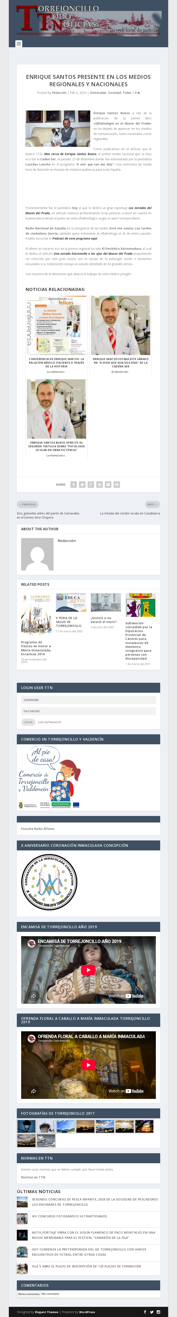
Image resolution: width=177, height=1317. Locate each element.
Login (28, 722)
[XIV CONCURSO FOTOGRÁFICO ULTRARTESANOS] (22, 1219)
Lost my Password (49, 722)
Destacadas (98, 93)
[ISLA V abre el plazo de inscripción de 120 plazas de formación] (22, 1269)
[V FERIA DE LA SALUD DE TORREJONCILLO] (71, 602)
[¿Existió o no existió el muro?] (106, 602)
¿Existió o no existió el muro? (104, 620)
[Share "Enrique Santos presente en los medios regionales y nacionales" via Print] (116, 484)
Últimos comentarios (29, 1294)
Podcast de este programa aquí (74, 238)
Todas (127, 93)
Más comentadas (50, 1294)
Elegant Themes (46, 1312)
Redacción (59, 93)
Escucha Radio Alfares (37, 829)
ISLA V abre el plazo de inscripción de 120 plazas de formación (86, 1266)
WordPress (87, 1312)
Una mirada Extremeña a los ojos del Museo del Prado (94, 253)
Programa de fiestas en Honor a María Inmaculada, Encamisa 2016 (36, 648)
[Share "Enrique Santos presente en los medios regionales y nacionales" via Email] (108, 484)
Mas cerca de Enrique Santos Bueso (70, 154)
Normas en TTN (33, 1177)
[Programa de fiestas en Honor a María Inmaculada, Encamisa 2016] (36, 614)
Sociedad (114, 93)
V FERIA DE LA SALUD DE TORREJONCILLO (69, 622)
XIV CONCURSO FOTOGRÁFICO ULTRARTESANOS (69, 1216)
